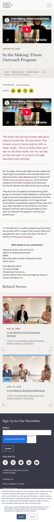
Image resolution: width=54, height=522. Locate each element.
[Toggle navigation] (49, 5)
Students (17, 343)
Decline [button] (32, 517)
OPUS (13, 472)
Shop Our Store (10, 488)
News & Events (17, 72)
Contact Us (8, 479)
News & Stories (33, 72)
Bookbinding (22, 341)
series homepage (24, 236)
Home (7, 72)
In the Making (22, 84)
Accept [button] (21, 517)
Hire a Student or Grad (13, 483)
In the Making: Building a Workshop (26, 390)
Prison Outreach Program (21, 179)
